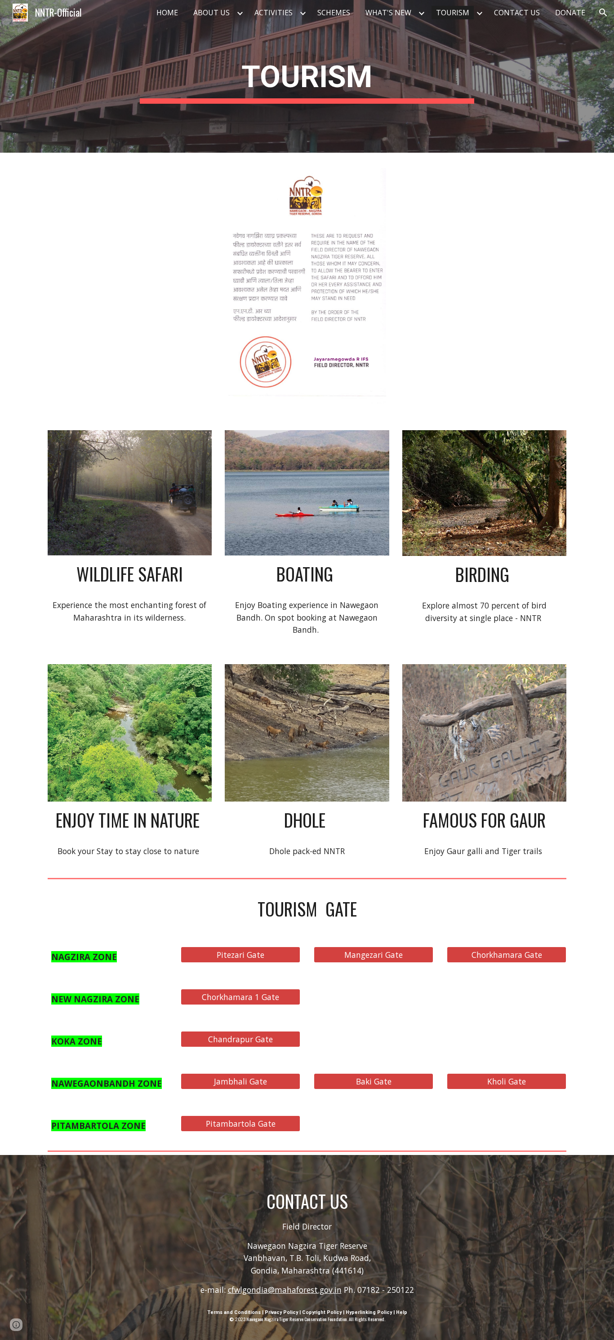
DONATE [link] (570, 13)
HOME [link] (167, 13)
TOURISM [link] (452, 13)
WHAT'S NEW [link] (388, 13)
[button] (603, 12)
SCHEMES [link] (333, 13)
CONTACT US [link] (517, 13)
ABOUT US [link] (211, 13)
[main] (307, 76)
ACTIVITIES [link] (273, 13)
